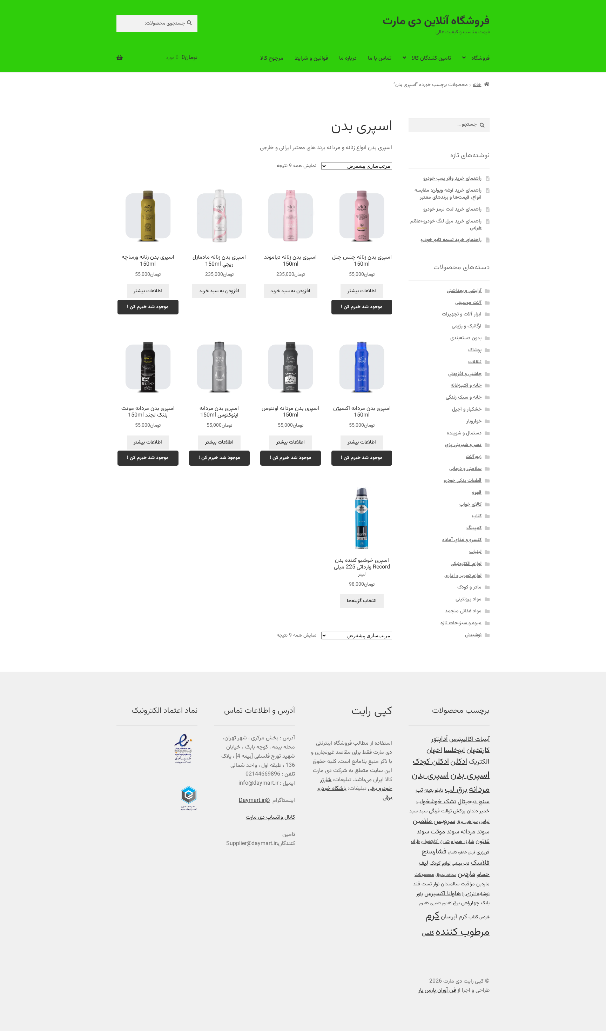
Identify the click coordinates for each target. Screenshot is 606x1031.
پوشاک (475, 350)
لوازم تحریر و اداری (463, 576)
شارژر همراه (462, 842)
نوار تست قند (426, 884)
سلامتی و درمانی (465, 469)
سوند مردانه (475, 832)
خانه (477, 85)
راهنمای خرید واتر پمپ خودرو (452, 178)
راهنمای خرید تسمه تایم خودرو (451, 240)
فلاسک (480, 863)
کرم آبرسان (454, 917)
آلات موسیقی (468, 303)
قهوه (477, 493)
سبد (423, 811)
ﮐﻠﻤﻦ (428, 933)
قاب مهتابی (460, 864)
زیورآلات (474, 457)
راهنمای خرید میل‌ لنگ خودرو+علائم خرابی (446, 225)
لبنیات (475, 552)
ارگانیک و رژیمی (467, 326)
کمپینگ (474, 528)
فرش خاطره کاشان (461, 853)
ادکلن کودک (431, 762)
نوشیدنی (473, 635)
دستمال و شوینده (464, 433)
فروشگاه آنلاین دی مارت (436, 21)
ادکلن (458, 762)
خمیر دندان (478, 811)
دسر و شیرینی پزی (463, 445)
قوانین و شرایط (311, 58)
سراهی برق (467, 822)
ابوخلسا (454, 750)
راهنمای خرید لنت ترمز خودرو (452, 209)
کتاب (477, 516)
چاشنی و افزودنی (465, 374)
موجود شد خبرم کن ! (362, 307)
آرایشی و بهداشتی (464, 291)
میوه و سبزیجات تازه (461, 623)
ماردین (466, 874)
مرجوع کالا (271, 58)
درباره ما (348, 58)
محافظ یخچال (446, 875)
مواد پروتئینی (469, 599)
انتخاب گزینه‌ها (362, 601)
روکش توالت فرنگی (447, 811)
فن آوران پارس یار (437, 990)
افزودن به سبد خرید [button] (290, 291)
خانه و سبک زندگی (464, 397)
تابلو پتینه (433, 790)
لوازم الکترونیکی (466, 564)
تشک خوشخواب (436, 801)
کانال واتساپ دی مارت (270, 817)
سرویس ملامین (434, 821)
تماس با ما (379, 58)
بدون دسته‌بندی (466, 338)
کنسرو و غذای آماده (462, 540)
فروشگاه (480, 58)
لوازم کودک (440, 863)
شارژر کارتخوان (435, 842)
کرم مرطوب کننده (458, 924)
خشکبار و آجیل (467, 409)
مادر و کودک (469, 587)
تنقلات (475, 362)
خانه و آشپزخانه (466, 386)
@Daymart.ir (254, 800)
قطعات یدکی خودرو (463, 481)
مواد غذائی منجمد (463, 611)
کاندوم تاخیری (441, 903)
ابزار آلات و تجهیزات (462, 314)
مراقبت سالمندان (458, 884)
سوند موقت (445, 832)
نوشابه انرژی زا (476, 894)
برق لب (456, 789)
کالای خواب (470, 504)
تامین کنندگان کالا (431, 58)
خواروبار (474, 421)
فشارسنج (434, 851)
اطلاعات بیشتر (362, 291)
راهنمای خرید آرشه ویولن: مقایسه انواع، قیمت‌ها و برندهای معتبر (448, 194)
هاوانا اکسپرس (442, 893)
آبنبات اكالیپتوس (469, 739)
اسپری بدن (470, 775)
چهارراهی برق (466, 903)
